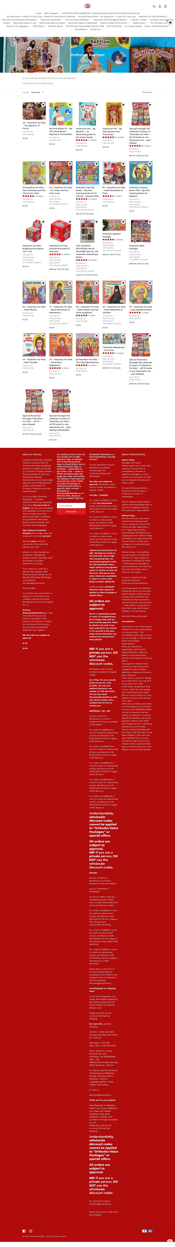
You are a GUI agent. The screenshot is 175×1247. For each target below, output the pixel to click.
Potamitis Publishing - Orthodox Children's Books (47, 1236)
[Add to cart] (43, 105)
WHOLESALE (109, 902)
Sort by (26, 92)
